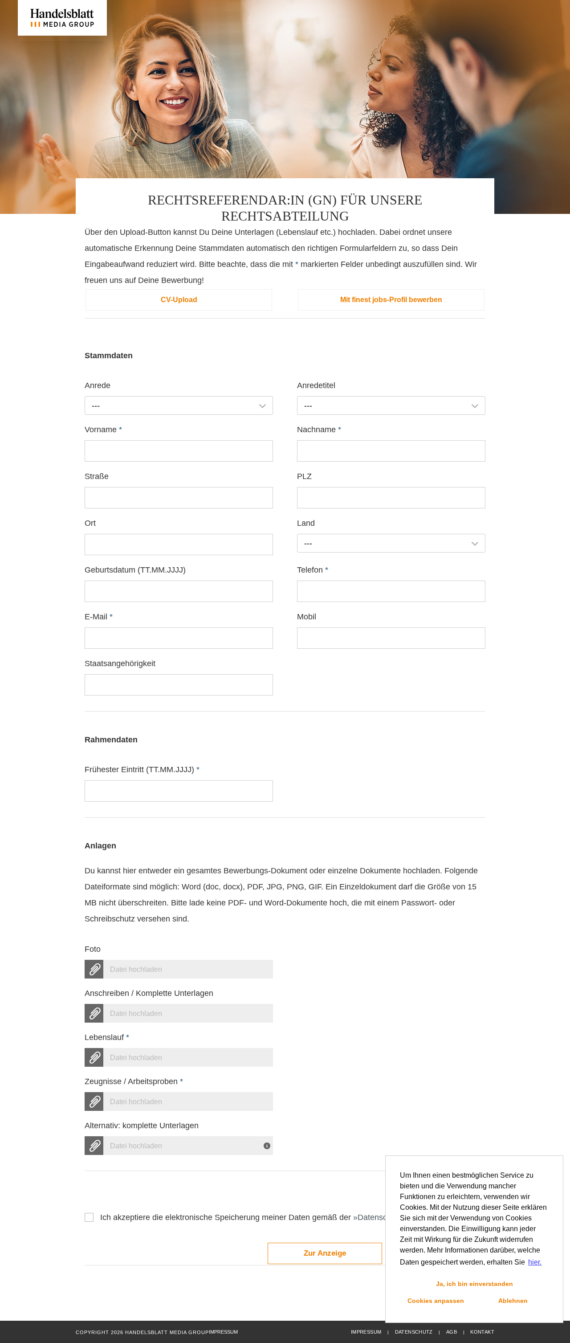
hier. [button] (535, 1262)
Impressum (366, 1332)
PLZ (304, 476)
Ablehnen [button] (513, 1300)
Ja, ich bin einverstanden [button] (474, 1283)
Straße (97, 476)
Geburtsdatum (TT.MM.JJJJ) (135, 569)
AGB (451, 1332)
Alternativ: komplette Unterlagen (142, 1125)
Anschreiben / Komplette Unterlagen (149, 993)
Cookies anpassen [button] (435, 1300)
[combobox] (179, 405)
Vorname (103, 429)
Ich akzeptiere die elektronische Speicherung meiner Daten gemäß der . (271, 1217)
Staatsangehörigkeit (120, 663)
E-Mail (99, 616)
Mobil (306, 616)
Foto (93, 949)
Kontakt (482, 1332)
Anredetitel (316, 385)
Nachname (319, 429)
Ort (90, 523)
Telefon (312, 569)
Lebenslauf (107, 1037)
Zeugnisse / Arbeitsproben (134, 1081)
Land (306, 523)
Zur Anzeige (325, 1253)
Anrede (97, 385)
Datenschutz (414, 1332)
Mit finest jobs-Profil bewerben (391, 299)
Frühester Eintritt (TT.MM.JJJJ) (142, 769)
